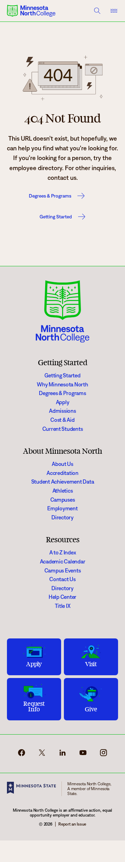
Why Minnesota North (62, 384)
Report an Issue (72, 824)
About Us (62, 464)
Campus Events (62, 571)
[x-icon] (42, 755)
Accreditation (62, 473)
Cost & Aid (62, 420)
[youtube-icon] (83, 755)
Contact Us (62, 579)
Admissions (62, 411)
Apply (62, 402)
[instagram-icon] (103, 755)
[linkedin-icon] (62, 755)
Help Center (62, 597)
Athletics (62, 491)
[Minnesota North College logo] (31, 11)
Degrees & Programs (50, 196)
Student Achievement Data (62, 482)
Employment (62, 508)
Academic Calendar (62, 561)
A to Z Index (62, 552)
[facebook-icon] (21, 755)
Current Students (62, 429)
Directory (62, 517)
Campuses (62, 500)
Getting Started (56, 216)
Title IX (62, 606)
